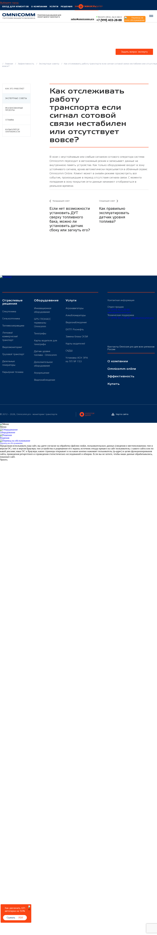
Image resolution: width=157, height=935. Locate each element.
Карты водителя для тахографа (45, 342)
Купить (113, 384)
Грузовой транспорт (13, 354)
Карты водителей (75, 343)
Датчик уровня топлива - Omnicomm (45, 353)
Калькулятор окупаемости (12, 130)
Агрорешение (41, 372)
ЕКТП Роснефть (75, 329)
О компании (39, 6)
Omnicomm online (121, 369)
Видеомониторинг (12, 347)
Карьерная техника (12, 372)
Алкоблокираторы (76, 315)
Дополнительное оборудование (43, 364)
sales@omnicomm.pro (82, 19)
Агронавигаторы (75, 308)
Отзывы (9, 120)
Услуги (54, 6)
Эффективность (85, 6)
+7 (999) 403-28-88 (118, 309)
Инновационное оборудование (42, 310)
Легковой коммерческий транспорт (10, 336)
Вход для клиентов (15, 6)
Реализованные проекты (14, 109)
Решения (67, 6)
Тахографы (40, 333)
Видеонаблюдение (44, 380)
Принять (4, 460)
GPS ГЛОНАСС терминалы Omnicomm (42, 323)
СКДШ (69, 350)
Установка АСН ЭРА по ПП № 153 (77, 359)
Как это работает (14, 89)
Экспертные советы (49, 64)
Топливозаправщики (13, 325)
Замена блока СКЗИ (77, 336)
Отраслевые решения (12, 302)
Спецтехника (9, 311)
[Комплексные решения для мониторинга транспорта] (18, 16)
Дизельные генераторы (8, 363)
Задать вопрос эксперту (134, 51)
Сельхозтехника (11, 318)
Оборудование (46, 300)
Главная (9, 64)
